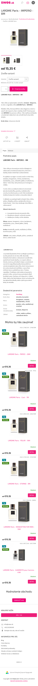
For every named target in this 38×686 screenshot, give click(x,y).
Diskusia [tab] (10, 151)
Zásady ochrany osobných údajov (11, 651)
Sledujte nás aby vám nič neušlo (14, 631)
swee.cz (19, 662)
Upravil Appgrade (26, 672)
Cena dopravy (5, 643)
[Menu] (33, 3)
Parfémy (19, 294)
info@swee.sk (8, 624)
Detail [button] (32, 366)
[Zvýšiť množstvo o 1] (8, 88)
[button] (19, 366)
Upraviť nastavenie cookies (19, 681)
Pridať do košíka (20, 89)
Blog (2, 640)
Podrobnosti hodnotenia (26, 19)
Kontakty (4, 646)
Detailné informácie (7, 131)
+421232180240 (9, 627)
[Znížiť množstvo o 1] (8, 90)
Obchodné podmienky (8, 648)
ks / (19, 615)
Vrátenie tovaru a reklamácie (10, 654)
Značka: (10, 21)
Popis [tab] (4, 151)
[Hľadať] (22, 3)
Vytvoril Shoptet (15, 672)
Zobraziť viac (19, 600)
